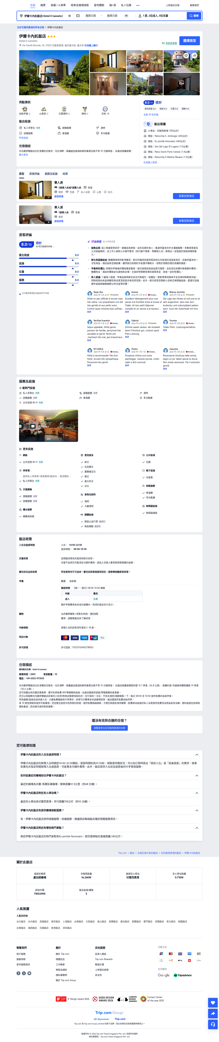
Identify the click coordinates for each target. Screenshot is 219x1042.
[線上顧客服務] (213, 1024)
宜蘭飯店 (159, 921)
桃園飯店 (182, 921)
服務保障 (21, 959)
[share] (213, 1013)
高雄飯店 (44, 921)
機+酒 (112, 5)
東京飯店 (55, 921)
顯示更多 (23, 154)
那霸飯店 (136, 921)
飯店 (132, 853)
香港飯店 (55, 928)
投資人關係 (100, 954)
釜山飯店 (101, 921)
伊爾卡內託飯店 (32, 36)
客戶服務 (21, 954)
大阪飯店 (90, 921)
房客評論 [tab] (34, 173)
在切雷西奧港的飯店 (171, 853)
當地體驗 (99, 5)
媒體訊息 (60, 959)
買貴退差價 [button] (171, 43)
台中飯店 (32, 921)
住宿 (32, 5)
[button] (138, 5)
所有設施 (23, 137)
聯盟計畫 (99, 964)
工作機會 (60, 964)
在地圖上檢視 (150, 162)
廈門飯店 (147, 921)
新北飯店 (171, 921)
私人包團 (126, 5)
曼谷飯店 (124, 921)
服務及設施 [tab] (51, 173)
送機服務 (27, 398)
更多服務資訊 (23, 964)
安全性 (98, 975)
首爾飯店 (113, 921)
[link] (173, 5)
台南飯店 (78, 921)
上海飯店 (67, 921)
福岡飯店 (32, 928)
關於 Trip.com (62, 954)
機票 (43, 5)
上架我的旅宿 (102, 969)
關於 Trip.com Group (66, 980)
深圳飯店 (67, 928)
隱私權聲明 (61, 975)
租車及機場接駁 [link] (80, 5)
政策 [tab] (65, 173)
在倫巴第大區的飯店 (148, 853)
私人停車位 (28, 393)
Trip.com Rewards (104, 959)
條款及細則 (61, 969)
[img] (54, 72)
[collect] (213, 1002)
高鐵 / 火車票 (58, 5)
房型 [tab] (21, 173)
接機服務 (87, 393)
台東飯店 (21, 928)
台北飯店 (21, 921)
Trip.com (122, 853)
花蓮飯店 (44, 928)
